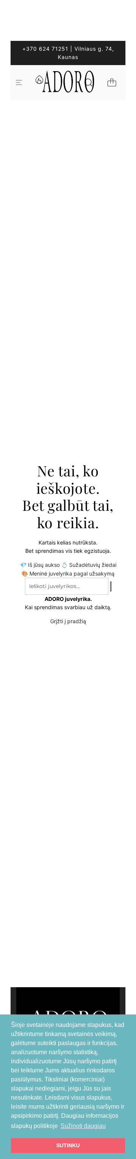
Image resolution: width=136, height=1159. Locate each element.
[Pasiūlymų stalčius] (39, 82)
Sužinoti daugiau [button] (83, 1126)
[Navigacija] (19, 82)
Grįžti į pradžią (68, 621)
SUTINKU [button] (68, 1145)
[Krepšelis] (112, 82)
